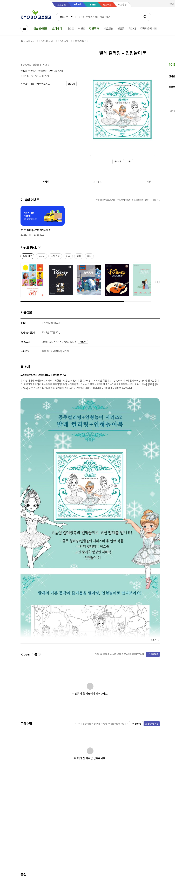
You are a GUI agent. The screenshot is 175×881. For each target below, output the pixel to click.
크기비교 (128, 161)
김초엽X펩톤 (40, 28)
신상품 (121, 28)
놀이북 (41, 257)
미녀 (89, 257)
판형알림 (82, 342)
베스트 (70, 28)
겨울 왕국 (27, 257)
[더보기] (155, 28)
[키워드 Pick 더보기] (157, 282)
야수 (68, 257)
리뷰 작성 (154, 654)
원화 (79, 257)
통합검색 (64, 16)
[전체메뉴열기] (24, 28)
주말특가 (94, 28)
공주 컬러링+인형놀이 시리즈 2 (35, 64)
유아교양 (64, 41)
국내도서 (30, 41)
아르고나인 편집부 (29, 70)
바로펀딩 (108, 28)
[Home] (22, 41)
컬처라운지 (146, 28)
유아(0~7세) (47, 41)
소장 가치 (55, 257)
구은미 (50, 70)
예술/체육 (79, 41)
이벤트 (81, 28)
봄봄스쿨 (25, 76)
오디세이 (57, 28)
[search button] (145, 17)
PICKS (132, 28)
